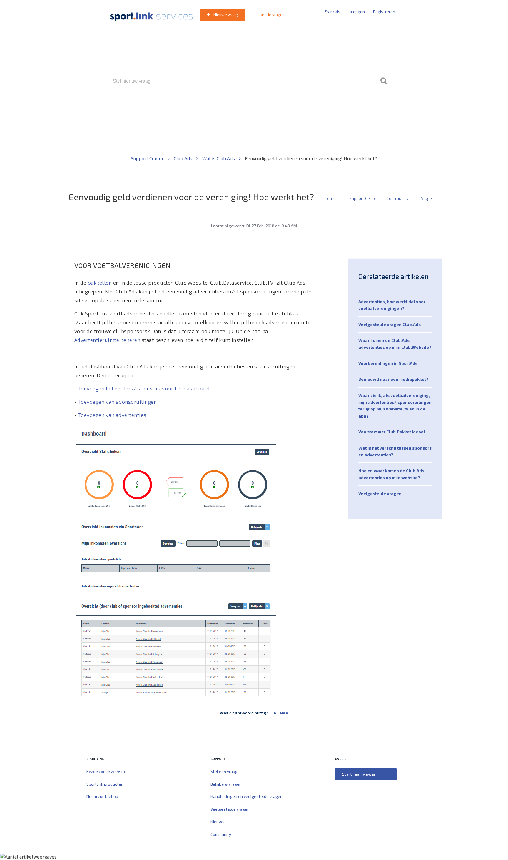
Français (332, 11)
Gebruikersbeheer (324, 106)
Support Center (148, 158)
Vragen (427, 198)
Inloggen (357, 11)
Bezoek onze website (106, 771)
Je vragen (276, 14)
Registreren (384, 11)
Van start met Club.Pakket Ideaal (391, 431)
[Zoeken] (383, 81)
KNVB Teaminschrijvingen (241, 106)
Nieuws (217, 821)
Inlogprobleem (286, 106)
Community (397, 198)
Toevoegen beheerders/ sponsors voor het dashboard (144, 388)
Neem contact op (102, 796)
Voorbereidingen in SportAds (387, 363)
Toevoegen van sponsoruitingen (117, 401)
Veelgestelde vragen (380, 493)
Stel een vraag (224, 771)
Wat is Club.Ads (219, 158)
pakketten (100, 282)
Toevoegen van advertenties (112, 415)
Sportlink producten (104, 783)
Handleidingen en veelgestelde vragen (246, 796)
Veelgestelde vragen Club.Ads (389, 324)
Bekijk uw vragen (226, 783)
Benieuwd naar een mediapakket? (393, 379)
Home (330, 198)
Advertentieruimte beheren (107, 340)
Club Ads (183, 158)
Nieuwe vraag (225, 14)
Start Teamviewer (358, 774)
